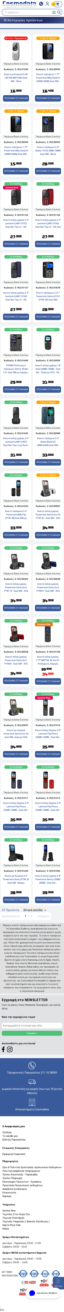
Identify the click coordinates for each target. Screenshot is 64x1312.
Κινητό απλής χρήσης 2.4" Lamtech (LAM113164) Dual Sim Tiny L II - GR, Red (48, 223)
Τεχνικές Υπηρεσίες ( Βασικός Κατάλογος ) (26, 1221)
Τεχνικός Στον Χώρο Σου (16, 1214)
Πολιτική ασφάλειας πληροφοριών (21, 1170)
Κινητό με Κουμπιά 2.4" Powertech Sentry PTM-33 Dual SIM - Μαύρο (16, 879)
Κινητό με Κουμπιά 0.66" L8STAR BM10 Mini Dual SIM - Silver (16, 77)
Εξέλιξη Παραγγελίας (14, 1139)
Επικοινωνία (9, 1192)
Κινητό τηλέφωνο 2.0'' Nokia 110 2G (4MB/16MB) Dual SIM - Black (48, 150)
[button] (59, 12)
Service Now (9, 1210)
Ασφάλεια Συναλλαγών (14, 1189)
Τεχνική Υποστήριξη (13, 1217)
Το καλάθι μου (10, 1136)
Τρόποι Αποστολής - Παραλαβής (20, 1174)
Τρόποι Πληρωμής (12, 1178)
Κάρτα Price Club (11, 1225)
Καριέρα (6, 1196)
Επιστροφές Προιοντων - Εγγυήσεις (22, 1181)
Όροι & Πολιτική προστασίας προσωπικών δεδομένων (32, 1167)
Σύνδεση (6, 1132)
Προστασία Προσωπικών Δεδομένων (22, 1185)
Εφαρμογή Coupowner (13, 1154)
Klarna (5, 1228)
